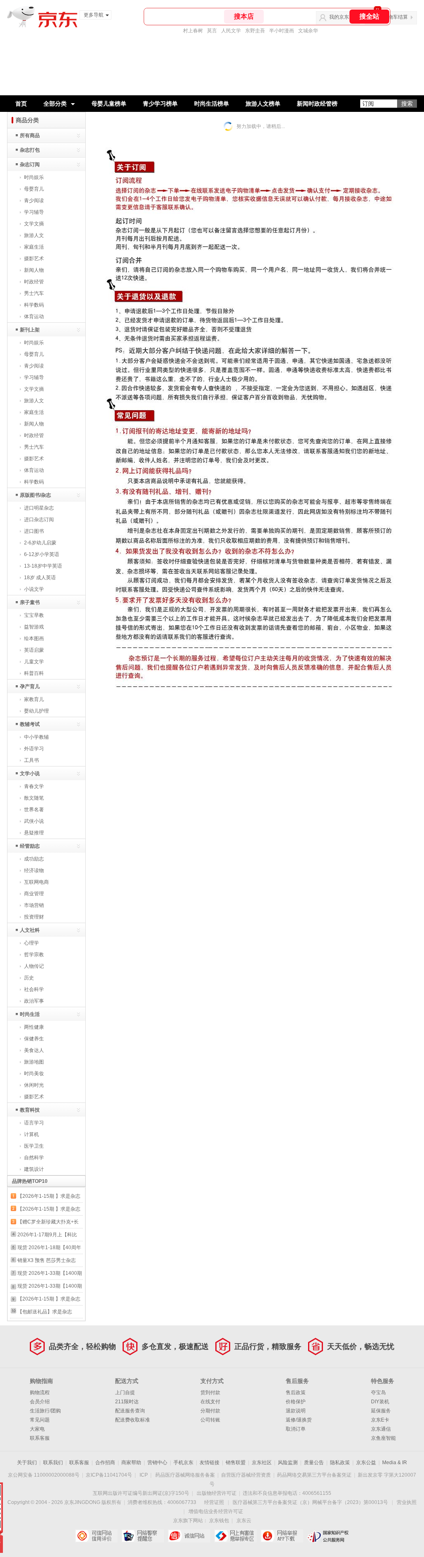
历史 (29, 978)
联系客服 (40, 1438)
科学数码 (34, 305)
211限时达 (127, 1402)
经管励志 (30, 846)
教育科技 (30, 1110)
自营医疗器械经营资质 (246, 1475)
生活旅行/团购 (45, 1411)
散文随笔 (34, 798)
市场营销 (34, 905)
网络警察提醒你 (142, 1535)
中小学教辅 (36, 737)
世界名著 (34, 809)
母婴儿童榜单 (109, 103)
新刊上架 (30, 330)
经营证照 (214, 1502)
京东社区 (262, 1462)
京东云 (243, 1520)
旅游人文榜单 (263, 103)
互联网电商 (36, 882)
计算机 (31, 1134)
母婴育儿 (34, 189)
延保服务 (381, 1411)
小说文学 (34, 589)
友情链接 (209, 1462)
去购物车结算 (393, 17)
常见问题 (40, 1420)
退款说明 (296, 1411)
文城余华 (308, 31)
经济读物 (34, 870)
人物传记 (34, 966)
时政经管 (34, 282)
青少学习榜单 (160, 103)
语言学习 (34, 1123)
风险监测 (288, 1462)
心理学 (31, 943)
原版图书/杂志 (35, 495)
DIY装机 (380, 1402)
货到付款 (210, 1392)
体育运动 (34, 316)
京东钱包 (219, 1520)
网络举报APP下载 (281, 1535)
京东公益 (366, 1462)
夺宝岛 (378, 1392)
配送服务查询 (130, 1411)
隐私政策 (340, 1462)
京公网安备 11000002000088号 (44, 1475)
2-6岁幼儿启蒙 (40, 543)
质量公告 (314, 1462)
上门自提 (125, 1392)
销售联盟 (236, 1462)
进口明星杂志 (39, 508)
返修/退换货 (299, 1420)
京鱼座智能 (383, 1438)
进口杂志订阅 (39, 519)
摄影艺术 (34, 258)
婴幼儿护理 (36, 711)
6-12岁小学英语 (41, 554)
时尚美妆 (34, 1073)
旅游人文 (34, 235)
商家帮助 (131, 1462)
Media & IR (394, 1462)
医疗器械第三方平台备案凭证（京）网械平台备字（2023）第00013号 (310, 1502)
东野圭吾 (255, 31)
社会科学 (34, 989)
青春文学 (34, 786)
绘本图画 (34, 638)
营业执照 (407, 1502)
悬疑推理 (34, 833)
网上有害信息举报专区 (235, 1535)
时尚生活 (30, 1014)
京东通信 (381, 1429)
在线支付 (210, 1402)
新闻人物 (34, 270)
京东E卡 (380, 1420)
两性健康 (34, 1027)
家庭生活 (34, 247)
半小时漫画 (281, 31)
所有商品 (30, 135)
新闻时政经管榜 (317, 103)
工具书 (31, 760)
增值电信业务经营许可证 (215, 1511)
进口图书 (34, 531)
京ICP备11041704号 (109, 1475)
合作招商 (105, 1462)
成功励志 (34, 859)
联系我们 (53, 1462)
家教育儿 (34, 699)
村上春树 (193, 31)
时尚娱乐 (34, 177)
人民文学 (231, 31)
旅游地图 (34, 1062)
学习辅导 (34, 212)
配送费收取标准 (132, 1420)
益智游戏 (34, 627)
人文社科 (30, 930)
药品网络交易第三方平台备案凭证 (314, 1475)
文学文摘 (34, 224)
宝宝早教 (34, 615)
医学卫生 (34, 1146)
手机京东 (183, 1462)
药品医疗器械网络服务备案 (185, 1475)
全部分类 (55, 103)
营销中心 (157, 1462)
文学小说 (30, 773)
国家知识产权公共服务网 (328, 1535)
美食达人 (34, 1050)
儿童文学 (34, 662)
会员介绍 (40, 1402)
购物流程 (40, 1392)
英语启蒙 (34, 650)
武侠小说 (34, 821)
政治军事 (34, 1001)
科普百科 (34, 673)
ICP (144, 1475)
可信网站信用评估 (96, 1535)
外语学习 (34, 749)
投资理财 (34, 917)
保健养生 (34, 1039)
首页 (21, 103)
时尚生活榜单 (211, 103)
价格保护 (296, 1402)
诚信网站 (189, 1535)
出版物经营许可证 (216, 1493)
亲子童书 (30, 602)
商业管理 (34, 894)
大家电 (37, 1429)
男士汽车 (34, 293)
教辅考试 (30, 724)
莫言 (212, 31)
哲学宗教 (34, 954)
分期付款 (210, 1411)
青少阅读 (34, 200)
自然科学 (34, 1157)
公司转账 (210, 1420)
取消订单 (296, 1429)
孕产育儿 (30, 686)
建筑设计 (34, 1169)
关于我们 (27, 1462)
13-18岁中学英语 (43, 566)
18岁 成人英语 (40, 577)
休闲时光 (34, 1085)
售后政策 (296, 1392)
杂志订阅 (30, 164)
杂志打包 (30, 150)
